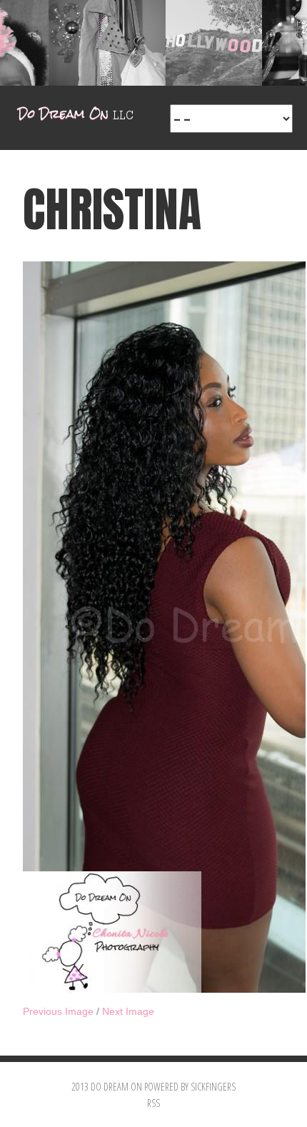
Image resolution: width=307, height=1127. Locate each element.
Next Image (128, 1011)
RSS (153, 1103)
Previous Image (58, 1011)
